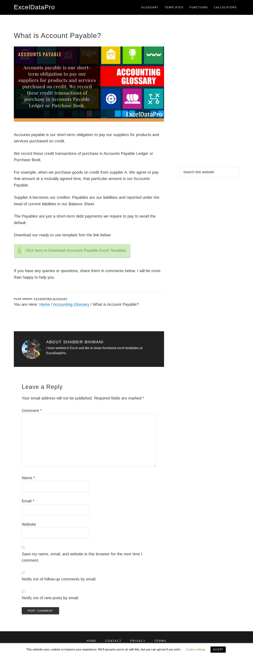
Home (44, 304)
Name (28, 478)
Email (28, 501)
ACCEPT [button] (218, 649)
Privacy (138, 641)
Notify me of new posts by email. (50, 598)
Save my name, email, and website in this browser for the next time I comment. (82, 557)
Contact (113, 641)
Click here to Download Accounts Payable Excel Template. (76, 250)
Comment (32, 410)
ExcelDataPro (34, 7)
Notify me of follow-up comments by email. (59, 579)
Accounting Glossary (51, 299)
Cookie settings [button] (196, 649)
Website (29, 524)
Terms (160, 641)
